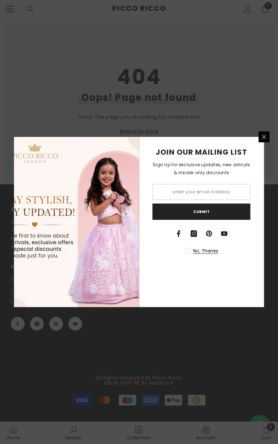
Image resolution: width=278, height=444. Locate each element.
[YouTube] (224, 233)
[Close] (264, 136)
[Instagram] (194, 233)
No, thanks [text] (205, 251)
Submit (201, 211)
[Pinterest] (209, 233)
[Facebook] (178, 233)
